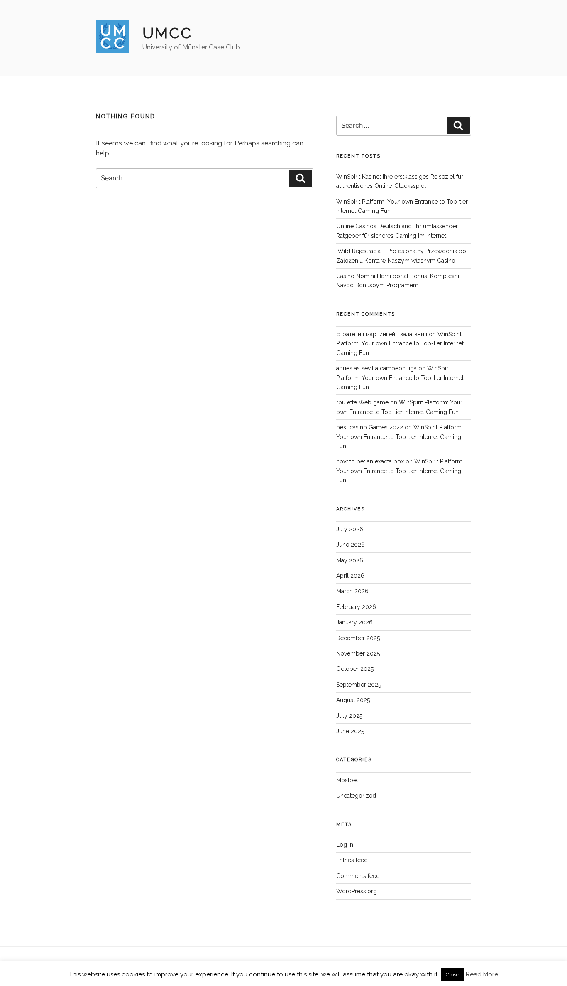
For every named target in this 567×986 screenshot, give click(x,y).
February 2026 (356, 607)
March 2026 (352, 591)
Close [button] (452, 974)
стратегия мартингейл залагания (381, 334)
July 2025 (349, 715)
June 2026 (350, 544)
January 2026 (354, 622)
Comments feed (358, 876)
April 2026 (350, 575)
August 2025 (353, 700)
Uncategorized (356, 795)
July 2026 (349, 529)
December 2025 (358, 638)
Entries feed (352, 860)
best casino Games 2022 (369, 427)
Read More (482, 974)
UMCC (167, 33)
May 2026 (349, 560)
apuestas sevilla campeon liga (376, 368)
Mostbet (347, 780)
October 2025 (355, 669)
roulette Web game (362, 402)
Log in (344, 844)
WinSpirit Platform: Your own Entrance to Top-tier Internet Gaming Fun (400, 343)
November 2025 (358, 653)
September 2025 (358, 684)
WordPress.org (356, 891)
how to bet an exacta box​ (370, 461)
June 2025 (350, 731)
